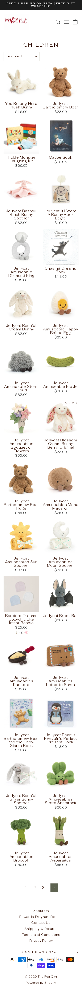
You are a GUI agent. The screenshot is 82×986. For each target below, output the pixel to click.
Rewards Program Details (41, 917)
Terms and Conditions (41, 935)
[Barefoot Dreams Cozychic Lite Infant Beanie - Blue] (21, 632)
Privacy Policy (41, 941)
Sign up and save (40, 952)
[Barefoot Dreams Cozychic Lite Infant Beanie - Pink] (26, 632)
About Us (41, 911)
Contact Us (41, 923)
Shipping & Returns (40, 929)
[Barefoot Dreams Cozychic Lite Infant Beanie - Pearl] (16, 632)
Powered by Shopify (41, 983)
